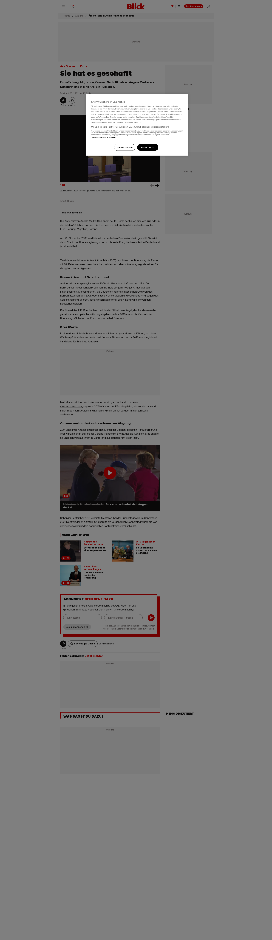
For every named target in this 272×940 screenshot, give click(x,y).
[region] (137, 125)
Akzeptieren (147, 147)
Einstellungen (125, 147)
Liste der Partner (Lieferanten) (103, 137)
